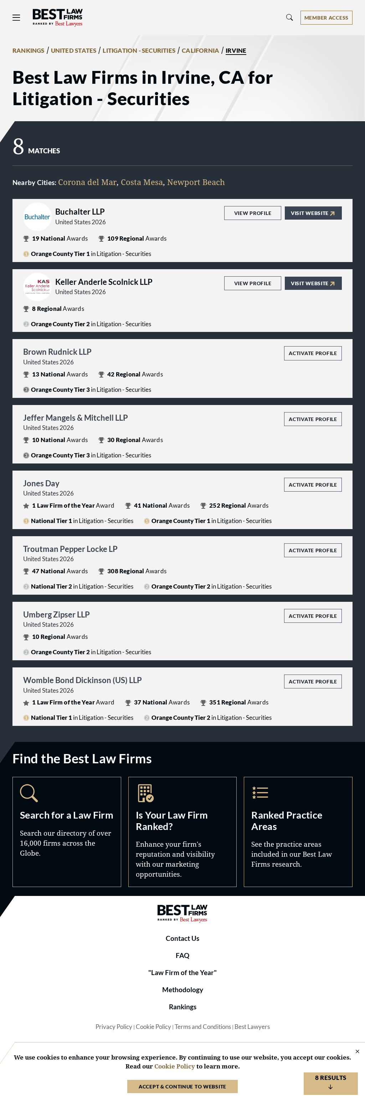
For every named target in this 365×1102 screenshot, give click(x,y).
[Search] (289, 18)
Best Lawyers (252, 1026)
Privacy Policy (114, 1026)
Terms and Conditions (203, 1026)
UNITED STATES (74, 50)
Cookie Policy (153, 1026)
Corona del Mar (87, 182)
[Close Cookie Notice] (353, 1052)
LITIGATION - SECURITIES (139, 50)
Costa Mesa (142, 182)
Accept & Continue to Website (182, 1086)
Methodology (182, 990)
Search (67, 831)
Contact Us (182, 938)
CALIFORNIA (200, 50)
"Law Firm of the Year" (182, 973)
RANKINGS (28, 50)
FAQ (182, 955)
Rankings (182, 1007)
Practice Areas (298, 831)
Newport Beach (196, 182)
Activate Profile (313, 353)
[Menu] (16, 17)
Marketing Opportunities (183, 831)
